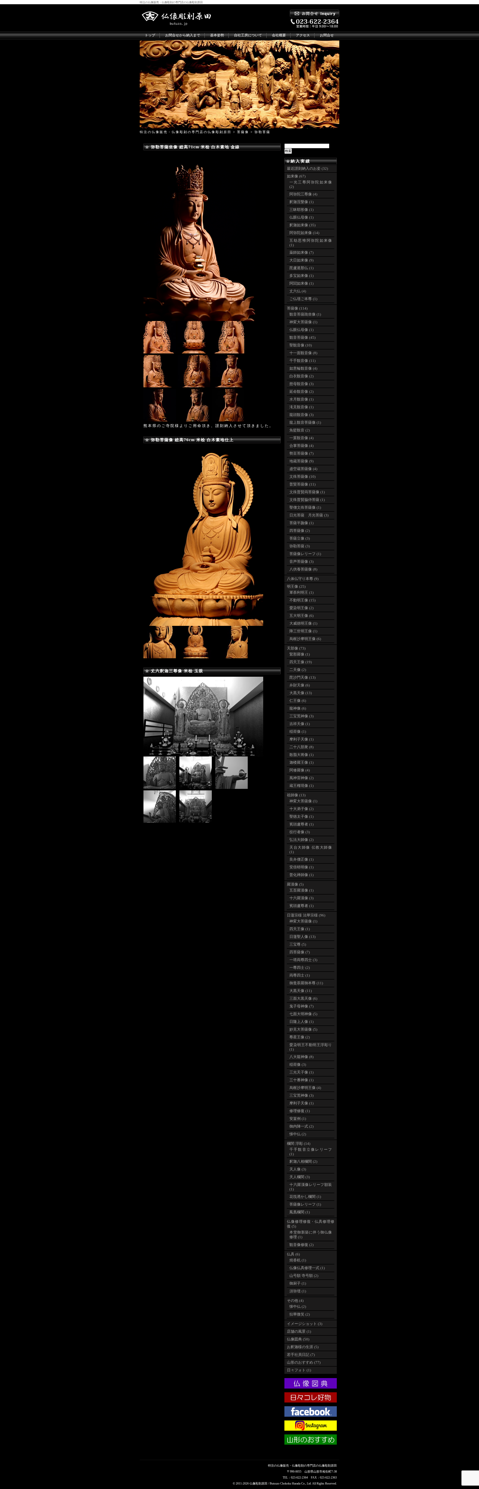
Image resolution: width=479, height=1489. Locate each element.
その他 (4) (295, 1301)
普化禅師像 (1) (301, 875)
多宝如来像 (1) (301, 276)
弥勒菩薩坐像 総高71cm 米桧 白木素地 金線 (195, 147)
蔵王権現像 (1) (301, 786)
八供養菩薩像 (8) (303, 569)
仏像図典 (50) (298, 1339)
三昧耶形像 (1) (301, 210)
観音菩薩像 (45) (302, 337)
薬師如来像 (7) (301, 252)
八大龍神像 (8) (301, 1057)
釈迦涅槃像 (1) (301, 202)
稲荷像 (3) (297, 1065)
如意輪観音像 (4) (303, 368)
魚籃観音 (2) (299, 430)
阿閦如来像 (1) (301, 283)
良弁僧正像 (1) (301, 859)
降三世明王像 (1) (303, 631)
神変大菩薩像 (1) (303, 322)
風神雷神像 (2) (301, 778)
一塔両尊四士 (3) (303, 960)
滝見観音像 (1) (301, 407)
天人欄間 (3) (299, 1177)
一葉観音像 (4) (301, 438)
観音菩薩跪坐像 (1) (305, 314)
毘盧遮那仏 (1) (301, 268)
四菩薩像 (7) (299, 952)
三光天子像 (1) (301, 1072)
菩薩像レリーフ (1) (305, 554)
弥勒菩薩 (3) (299, 546)
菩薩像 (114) (297, 308)
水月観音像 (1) (301, 399)
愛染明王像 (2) (301, 608)
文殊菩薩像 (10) (302, 477)
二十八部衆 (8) (301, 747)
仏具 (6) (293, 1254)
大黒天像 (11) (300, 991)
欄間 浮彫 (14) (298, 1144)
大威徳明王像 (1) (303, 623)
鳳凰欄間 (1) (299, 1212)
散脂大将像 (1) (301, 755)
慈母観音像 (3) (301, 384)
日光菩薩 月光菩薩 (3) (309, 515)
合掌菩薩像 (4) (301, 446)
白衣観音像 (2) (301, 376)
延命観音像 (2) (301, 392)
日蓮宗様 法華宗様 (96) (306, 915)
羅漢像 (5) (295, 884)
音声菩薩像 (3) (301, 562)
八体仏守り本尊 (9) (303, 579)
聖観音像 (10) (300, 345)
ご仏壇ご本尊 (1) (303, 299)
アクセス (303, 35)
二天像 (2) (297, 670)
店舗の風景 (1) (299, 1331)
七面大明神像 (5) (303, 1014)
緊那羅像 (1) (299, 654)
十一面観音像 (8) (303, 353)
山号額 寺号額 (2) (303, 1276)
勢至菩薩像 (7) (301, 453)
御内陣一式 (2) (301, 1126)
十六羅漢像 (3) (301, 898)
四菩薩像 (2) (299, 531)
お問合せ (327, 35)
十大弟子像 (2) (301, 809)
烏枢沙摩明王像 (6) (305, 639)
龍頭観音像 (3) (301, 415)
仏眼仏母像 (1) (301, 217)
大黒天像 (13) (300, 693)
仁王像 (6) (297, 701)
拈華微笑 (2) (299, 1314)
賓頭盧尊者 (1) (301, 824)
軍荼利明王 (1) (301, 592)
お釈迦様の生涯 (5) (303, 1347)
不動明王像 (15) (302, 600)
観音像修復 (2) (301, 1245)
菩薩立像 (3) (299, 538)
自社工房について (248, 35)
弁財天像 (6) (299, 685)
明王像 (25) (296, 586)
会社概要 (279, 35)
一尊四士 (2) (299, 968)
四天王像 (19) (300, 662)
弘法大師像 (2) (301, 840)
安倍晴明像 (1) (301, 867)
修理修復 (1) (299, 1111)
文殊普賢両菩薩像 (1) (307, 492)
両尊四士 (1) (299, 975)
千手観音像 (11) (302, 361)
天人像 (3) (297, 1169)
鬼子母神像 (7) (301, 1006)
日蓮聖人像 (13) (302, 937)
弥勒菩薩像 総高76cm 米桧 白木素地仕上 (192, 440)
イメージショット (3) (304, 1324)
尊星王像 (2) (299, 1037)
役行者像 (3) (299, 832)
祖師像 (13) (296, 795)
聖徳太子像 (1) (301, 817)
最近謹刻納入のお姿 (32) (307, 168)
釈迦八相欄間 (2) (303, 1161)
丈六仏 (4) (297, 291)
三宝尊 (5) (297, 944)
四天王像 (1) (299, 929)
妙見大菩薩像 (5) (303, 1029)
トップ (150, 35)
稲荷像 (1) (297, 732)
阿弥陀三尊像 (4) (303, 194)
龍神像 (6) (297, 708)
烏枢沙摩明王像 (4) (305, 1088)
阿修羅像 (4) (299, 770)
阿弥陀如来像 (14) (304, 233)
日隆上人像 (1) (301, 1022)
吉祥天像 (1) (299, 724)
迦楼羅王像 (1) (301, 762)
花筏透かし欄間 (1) (305, 1197)
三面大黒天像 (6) (303, 998)
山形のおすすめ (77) (304, 1362)
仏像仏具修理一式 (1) (307, 1268)
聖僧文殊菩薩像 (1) (305, 507)
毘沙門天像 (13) (302, 677)
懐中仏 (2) (297, 1134)
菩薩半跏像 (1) (301, 523)
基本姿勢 (217, 35)
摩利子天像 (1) (301, 739)
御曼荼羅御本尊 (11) (306, 983)
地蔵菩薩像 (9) (301, 461)
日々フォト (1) (299, 1370)
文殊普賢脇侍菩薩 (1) (307, 500)
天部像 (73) (296, 648)
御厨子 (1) (297, 1283)
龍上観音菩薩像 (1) (305, 422)
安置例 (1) (297, 1119)
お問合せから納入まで (182, 35)
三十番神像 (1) (301, 1080)
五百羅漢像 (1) (301, 890)
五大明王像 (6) (301, 616)
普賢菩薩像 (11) (302, 484)
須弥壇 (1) (297, 1291)
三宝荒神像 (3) (301, 716)
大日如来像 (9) (301, 260)
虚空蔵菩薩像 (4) (303, 469)
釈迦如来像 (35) (302, 225)
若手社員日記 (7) (301, 1355)
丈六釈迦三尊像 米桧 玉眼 (177, 671)
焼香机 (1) (297, 1260)
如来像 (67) (296, 176)
